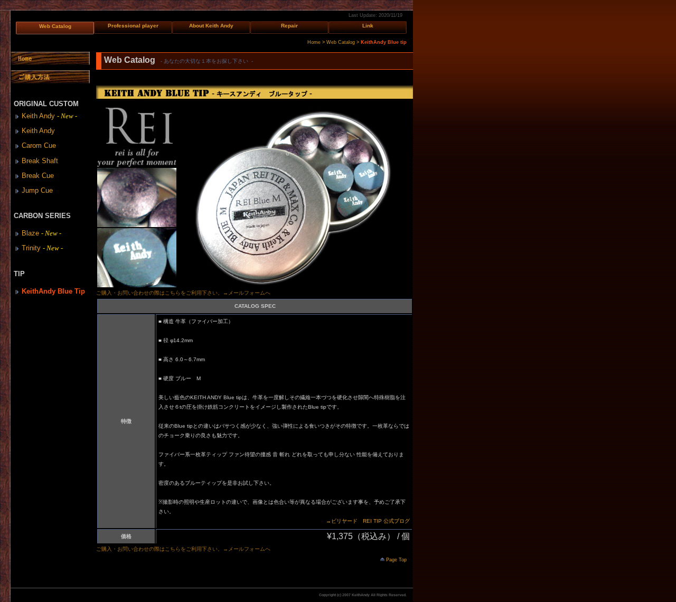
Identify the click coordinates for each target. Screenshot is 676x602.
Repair (289, 26)
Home (314, 42)
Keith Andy (51, 116)
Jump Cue (37, 190)
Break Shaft (40, 161)
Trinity (44, 248)
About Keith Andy (211, 26)
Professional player (133, 26)
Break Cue (38, 176)
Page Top (396, 559)
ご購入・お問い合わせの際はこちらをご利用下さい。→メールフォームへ (183, 293)
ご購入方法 (50, 76)
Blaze (43, 233)
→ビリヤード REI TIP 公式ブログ (368, 521)
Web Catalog (55, 26)
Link (367, 26)
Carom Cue (39, 145)
